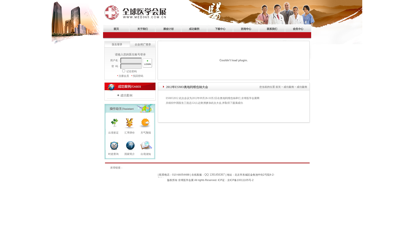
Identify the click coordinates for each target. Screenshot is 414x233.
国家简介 (129, 154)
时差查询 (113, 154)
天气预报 (146, 132)
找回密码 (138, 75)
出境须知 (146, 154)
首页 (278, 86)
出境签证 (113, 132)
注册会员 (124, 75)
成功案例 (126, 95)
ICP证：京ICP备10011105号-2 (235, 180)
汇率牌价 (129, 132)
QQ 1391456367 (215, 174)
